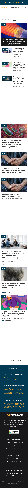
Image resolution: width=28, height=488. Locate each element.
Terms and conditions (14, 449)
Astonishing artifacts (19, 379)
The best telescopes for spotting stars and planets (8, 407)
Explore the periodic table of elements (8, 393)
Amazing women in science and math (19, 388)
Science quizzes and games (8, 404)
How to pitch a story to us (14, 471)
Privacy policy (14, 452)
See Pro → (16, 2)
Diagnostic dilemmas (8, 379)
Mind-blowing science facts (19, 407)
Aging (8, 19)
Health (2, 19)
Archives (22, 361)
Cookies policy (14, 455)
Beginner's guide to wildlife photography (19, 404)
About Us (14, 446)
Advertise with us (14, 458)
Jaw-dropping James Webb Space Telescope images (8, 389)
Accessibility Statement (14, 439)
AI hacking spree (15, 7)
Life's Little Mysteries (8, 377)
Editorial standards (14, 467)
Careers (14, 464)
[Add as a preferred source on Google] (14, 432)
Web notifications (14, 461)
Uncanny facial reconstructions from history (19, 393)
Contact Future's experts (14, 443)
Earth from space (20, 377)
